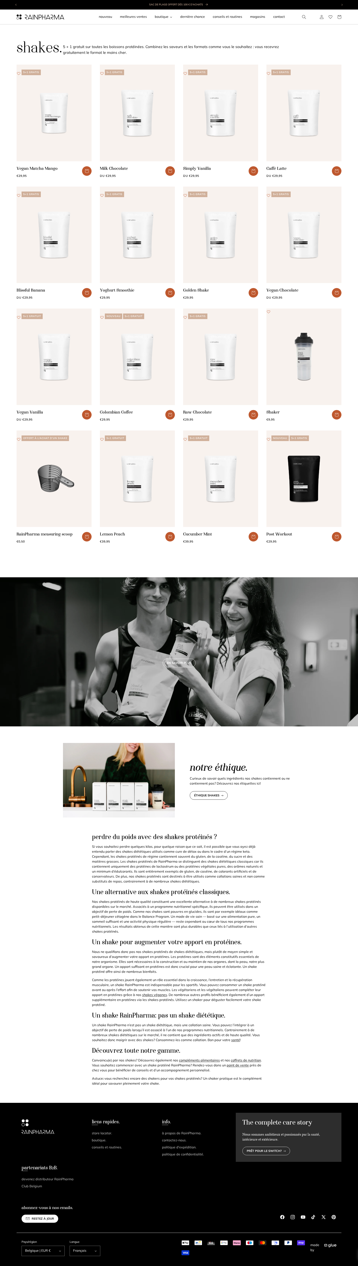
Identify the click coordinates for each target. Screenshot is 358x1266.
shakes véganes (154, 995)
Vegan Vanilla (30, 412)
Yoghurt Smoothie (117, 290)
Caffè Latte (276, 168)
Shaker (273, 412)
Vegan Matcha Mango (37, 168)
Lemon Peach (112, 534)
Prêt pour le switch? (264, 1151)
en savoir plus (179, 663)
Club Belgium (32, 1186)
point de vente (238, 1065)
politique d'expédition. (179, 1147)
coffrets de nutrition (246, 1060)
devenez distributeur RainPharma (48, 1179)
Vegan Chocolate (282, 290)
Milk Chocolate (114, 168)
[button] (304, 17)
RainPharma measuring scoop (45, 534)
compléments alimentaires (199, 1060)
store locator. (102, 1133)
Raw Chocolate (197, 412)
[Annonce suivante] (341, 4)
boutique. (99, 1140)
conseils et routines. (107, 1147)
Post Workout (279, 534)
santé (235, 1040)
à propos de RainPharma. (181, 1133)
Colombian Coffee (116, 412)
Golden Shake (196, 290)
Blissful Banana (31, 290)
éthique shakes (206, 795)
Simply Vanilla (197, 168)
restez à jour (43, 1218)
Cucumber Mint (197, 534)
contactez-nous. (174, 1140)
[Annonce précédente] (16, 4)
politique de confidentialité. (183, 1154)
